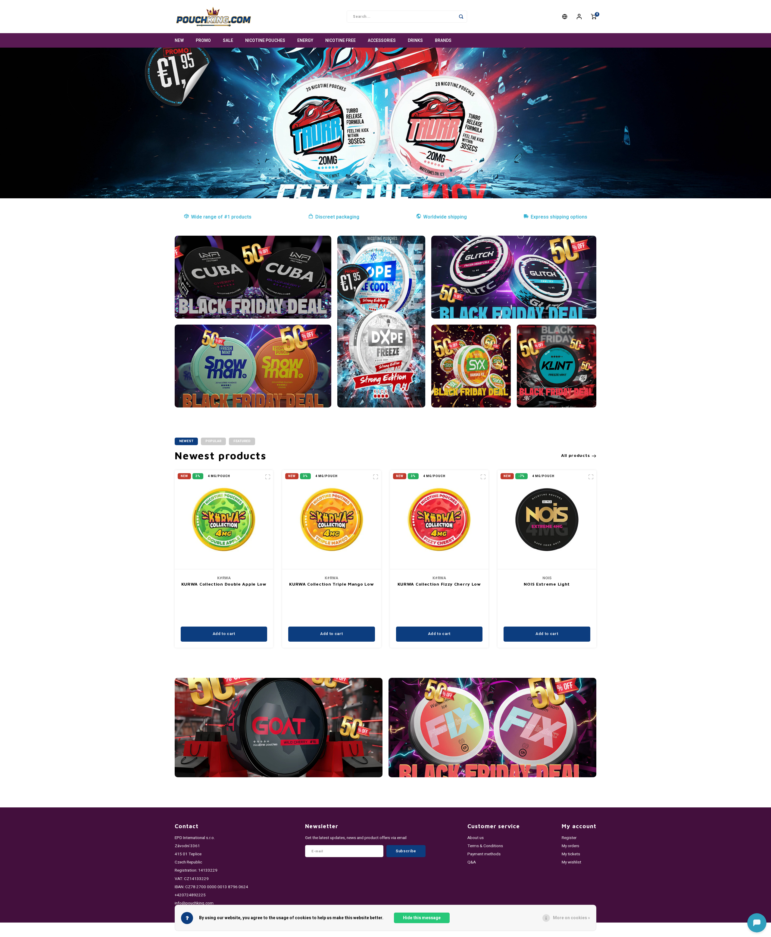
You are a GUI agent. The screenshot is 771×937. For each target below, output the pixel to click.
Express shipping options (559, 217)
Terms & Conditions (485, 846)
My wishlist (571, 862)
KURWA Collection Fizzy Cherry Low (439, 583)
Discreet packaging (337, 217)
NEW (179, 40)
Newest (186, 441)
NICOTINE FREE (340, 40)
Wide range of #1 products (221, 217)
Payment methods (484, 854)
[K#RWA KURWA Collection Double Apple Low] (224, 519)
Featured (242, 441)
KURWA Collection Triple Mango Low (331, 583)
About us (475, 838)
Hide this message (422, 918)
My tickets (571, 854)
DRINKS (415, 40)
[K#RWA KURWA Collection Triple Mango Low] (331, 519)
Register (569, 838)
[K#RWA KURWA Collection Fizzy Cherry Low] (439, 519)
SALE (228, 40)
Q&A (471, 862)
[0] (593, 17)
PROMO (203, 40)
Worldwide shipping (445, 217)
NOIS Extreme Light (547, 583)
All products (575, 455)
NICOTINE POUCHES (265, 40)
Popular (213, 441)
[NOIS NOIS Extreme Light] (547, 519)
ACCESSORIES (382, 40)
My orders (570, 846)
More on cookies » (571, 918)
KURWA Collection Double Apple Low (224, 583)
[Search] (461, 17)
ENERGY (305, 40)
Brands (443, 40)
